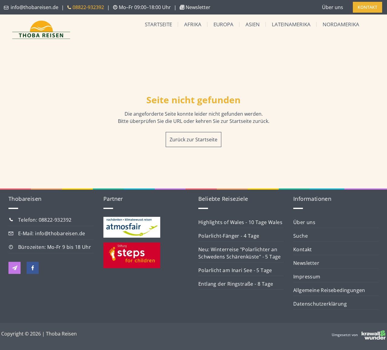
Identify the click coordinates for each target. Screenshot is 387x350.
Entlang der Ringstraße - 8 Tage (235, 284)
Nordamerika (341, 24)
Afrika (192, 24)
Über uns (332, 7)
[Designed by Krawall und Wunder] (374, 335)
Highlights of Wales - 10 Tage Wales (240, 222)
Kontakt (302, 249)
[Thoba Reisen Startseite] (38, 30)
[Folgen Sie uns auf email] (14, 268)
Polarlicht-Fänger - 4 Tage (228, 236)
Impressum (306, 276)
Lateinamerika (291, 24)
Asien (253, 24)
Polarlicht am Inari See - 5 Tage (235, 270)
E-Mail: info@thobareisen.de (51, 233)
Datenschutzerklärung (320, 303)
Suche (300, 236)
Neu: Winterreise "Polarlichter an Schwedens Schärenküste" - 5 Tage (239, 253)
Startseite (158, 24)
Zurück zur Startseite (193, 139)
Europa (223, 24)
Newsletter (306, 263)
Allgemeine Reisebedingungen (329, 290)
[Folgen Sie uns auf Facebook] (33, 268)
